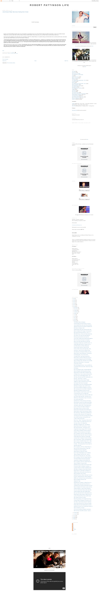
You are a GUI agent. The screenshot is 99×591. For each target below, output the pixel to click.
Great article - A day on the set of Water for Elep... (82, 350)
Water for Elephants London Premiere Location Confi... (83, 391)
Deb (73, 525)
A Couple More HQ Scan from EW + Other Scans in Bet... (83, 366)
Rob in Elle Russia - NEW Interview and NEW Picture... (83, 412)
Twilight (73, 89)
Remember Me (74, 110)
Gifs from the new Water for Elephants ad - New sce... (83, 387)
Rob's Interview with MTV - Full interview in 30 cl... (82, 427)
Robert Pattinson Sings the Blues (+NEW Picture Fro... (83, 494)
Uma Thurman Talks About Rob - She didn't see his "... (83, 396)
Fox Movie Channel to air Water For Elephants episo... (83, 467)
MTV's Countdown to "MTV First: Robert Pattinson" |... (83, 433)
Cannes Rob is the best (78, 363)
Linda (73, 527)
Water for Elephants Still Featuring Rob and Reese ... (82, 371)
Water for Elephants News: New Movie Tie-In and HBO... (83, 360)
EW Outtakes (76, 368)
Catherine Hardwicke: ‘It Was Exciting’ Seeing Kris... (82, 488)
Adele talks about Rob (77, 445)
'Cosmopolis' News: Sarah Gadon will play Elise (82, 356)
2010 (74, 515)
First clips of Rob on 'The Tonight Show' (80, 423)
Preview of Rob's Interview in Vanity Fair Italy (81, 347)
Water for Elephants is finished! (79, 507)
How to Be (73, 91)
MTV (3, 50)
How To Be (74, 105)
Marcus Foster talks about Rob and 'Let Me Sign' (82, 341)
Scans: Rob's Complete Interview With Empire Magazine (83, 338)
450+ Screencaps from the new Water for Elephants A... (83, 388)
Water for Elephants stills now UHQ (80, 473)
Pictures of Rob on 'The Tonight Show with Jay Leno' (82, 421)
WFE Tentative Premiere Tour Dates (80, 497)
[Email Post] (15, 52)
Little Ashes (74, 90)
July (75, 314)
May (75, 317)
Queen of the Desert (75, 76)
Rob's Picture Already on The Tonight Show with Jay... (83, 498)
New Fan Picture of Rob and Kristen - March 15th (82, 448)
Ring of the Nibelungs (75, 98)
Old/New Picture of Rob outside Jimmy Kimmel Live (82, 472)
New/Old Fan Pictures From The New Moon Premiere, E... (83, 506)
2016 (74, 298)
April (75, 319)
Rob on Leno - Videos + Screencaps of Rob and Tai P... (83, 420)
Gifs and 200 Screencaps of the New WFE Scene (82, 417)
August (75, 313)
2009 (74, 517)
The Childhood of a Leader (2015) (77, 74)
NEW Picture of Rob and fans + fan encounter (81, 362)
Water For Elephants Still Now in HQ (80, 479)
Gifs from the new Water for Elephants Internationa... (82, 509)
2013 (74, 303)
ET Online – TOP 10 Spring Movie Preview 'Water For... (83, 443)
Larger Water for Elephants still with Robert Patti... (82, 460)
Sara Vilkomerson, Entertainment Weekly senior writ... (83, 351)
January (75, 514)
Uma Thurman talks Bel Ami (78, 399)
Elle (73, 526)
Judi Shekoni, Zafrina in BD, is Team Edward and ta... (83, 405)
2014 (74, 301)
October (75, 310)
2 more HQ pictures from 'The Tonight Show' (81, 393)
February (75, 512)
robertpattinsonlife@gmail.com (77, 225)
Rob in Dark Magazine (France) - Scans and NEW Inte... (83, 365)
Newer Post (4, 60)
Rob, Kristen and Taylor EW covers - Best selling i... (82, 455)
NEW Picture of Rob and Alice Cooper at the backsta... (83, 397)
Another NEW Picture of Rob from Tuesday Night (82, 436)
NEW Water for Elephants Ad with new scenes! (81, 390)
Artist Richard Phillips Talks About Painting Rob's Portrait (15, 12)
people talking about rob (13, 53)
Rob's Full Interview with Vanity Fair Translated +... (82, 339)
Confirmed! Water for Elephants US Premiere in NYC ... (83, 500)
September (76, 311)
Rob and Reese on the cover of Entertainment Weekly (83, 384)
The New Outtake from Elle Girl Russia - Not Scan (82, 323)
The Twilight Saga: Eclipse (76, 85)
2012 (74, 304)
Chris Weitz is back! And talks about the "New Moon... (83, 501)
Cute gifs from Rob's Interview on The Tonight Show (82, 414)
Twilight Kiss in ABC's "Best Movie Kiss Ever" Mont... (83, 381)
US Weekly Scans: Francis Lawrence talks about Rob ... (83, 374)
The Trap (73, 71)
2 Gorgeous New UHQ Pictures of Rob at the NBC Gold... (83, 394)
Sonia (73, 530)
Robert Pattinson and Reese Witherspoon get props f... (83, 357)
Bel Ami (73, 82)
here (85, 66)
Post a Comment (5, 59)
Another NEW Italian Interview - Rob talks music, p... (82, 344)
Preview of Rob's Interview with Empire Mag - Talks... (83, 348)
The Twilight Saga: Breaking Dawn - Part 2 (79, 80)
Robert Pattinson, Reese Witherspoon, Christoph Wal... (83, 353)
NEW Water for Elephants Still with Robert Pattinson (82, 469)
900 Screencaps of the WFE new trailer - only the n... (82, 510)
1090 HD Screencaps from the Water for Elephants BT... (83, 326)
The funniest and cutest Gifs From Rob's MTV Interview (83, 415)
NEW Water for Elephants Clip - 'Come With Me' (82, 424)
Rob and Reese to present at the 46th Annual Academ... (83, 402)
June (75, 316)
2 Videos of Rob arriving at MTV (79, 418)
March (75, 320)
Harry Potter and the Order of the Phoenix (79, 93)
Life (72, 75)
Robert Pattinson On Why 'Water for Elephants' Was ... (83, 372)
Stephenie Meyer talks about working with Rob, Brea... (83, 329)
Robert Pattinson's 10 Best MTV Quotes (80, 451)
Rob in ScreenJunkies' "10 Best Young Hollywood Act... (83, 439)
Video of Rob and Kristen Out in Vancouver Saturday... (83, 503)
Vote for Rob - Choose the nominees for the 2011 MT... (83, 403)
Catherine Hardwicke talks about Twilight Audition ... (82, 491)
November (76, 308)
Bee (73, 523)
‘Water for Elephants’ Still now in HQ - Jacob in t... (82, 454)
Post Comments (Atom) (11, 62)
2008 (74, 518)
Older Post (66, 60)
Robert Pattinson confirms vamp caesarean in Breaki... (83, 411)
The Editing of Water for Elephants (79, 322)
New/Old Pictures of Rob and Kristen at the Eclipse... (83, 400)
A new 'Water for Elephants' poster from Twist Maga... (83, 359)
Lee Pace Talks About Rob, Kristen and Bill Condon (82, 495)
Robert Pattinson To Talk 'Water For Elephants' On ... (82, 470)
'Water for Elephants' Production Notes (80, 463)
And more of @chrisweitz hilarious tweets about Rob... (83, 489)
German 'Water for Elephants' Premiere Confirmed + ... (83, 430)
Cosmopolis (74, 81)
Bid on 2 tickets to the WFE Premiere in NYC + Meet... (83, 440)
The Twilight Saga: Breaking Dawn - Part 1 (79, 83)
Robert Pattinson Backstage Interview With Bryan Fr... (83, 409)
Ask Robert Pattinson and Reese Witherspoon (81, 345)
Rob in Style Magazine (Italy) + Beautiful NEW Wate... (83, 369)
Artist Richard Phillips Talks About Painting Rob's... (82, 458)
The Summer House (75, 92)
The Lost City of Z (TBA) (76, 73)
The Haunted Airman (75, 95)
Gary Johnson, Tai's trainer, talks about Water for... (82, 335)
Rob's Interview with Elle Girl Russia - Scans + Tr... (82, 332)
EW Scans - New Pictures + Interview (80, 378)
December (76, 307)
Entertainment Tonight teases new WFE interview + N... (83, 342)
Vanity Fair (74, 99)
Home (35, 60)
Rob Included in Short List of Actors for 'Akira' (81, 408)
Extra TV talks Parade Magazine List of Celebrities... (82, 452)
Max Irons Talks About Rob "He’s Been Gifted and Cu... (83, 492)
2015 (74, 300)
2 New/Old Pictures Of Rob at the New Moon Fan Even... (83, 485)
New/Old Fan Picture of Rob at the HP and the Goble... (83, 464)
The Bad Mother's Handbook (76, 94)
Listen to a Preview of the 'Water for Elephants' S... (82, 406)
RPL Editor (74, 529)
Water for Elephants (75, 84)
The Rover (74, 79)
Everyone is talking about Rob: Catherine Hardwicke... (83, 476)
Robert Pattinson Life (49, 5)
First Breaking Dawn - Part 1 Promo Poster (81, 354)
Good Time (74, 72)
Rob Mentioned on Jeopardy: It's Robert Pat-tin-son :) (82, 482)
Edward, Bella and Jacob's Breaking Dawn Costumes (82, 504)
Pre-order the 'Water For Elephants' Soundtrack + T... (82, 466)
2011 (74, 306)
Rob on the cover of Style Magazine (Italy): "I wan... (82, 375)
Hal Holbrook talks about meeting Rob (80, 449)
